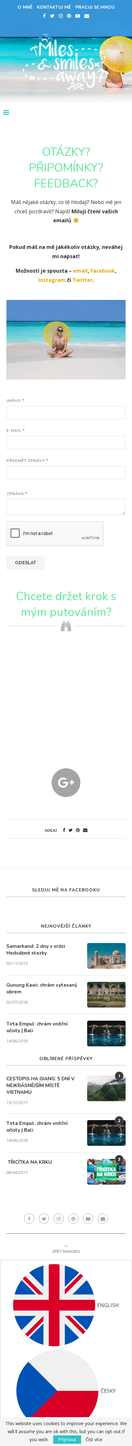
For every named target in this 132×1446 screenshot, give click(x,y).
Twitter (82, 280)
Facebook (103, 270)
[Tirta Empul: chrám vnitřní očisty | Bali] (106, 1033)
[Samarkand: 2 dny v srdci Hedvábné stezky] (106, 956)
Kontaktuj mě (54, 7)
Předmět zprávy (27, 460)
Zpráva (17, 493)
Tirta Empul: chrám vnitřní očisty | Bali (37, 1027)
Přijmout (67, 1439)
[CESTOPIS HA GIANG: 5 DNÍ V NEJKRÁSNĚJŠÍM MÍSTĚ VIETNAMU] (106, 1088)
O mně (25, 7)
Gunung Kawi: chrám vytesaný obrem (41, 988)
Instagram (52, 280)
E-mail (15, 430)
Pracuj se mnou (95, 7)
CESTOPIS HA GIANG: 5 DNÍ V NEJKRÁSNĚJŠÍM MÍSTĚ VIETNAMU (40, 1085)
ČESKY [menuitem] (108, 1390)
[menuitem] (66, 1305)
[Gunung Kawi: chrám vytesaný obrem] (106, 995)
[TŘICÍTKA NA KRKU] (106, 1172)
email (80, 270)
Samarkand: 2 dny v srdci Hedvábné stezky (35, 949)
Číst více (94, 1439)
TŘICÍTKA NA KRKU (29, 1162)
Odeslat (25, 563)
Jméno (15, 400)
